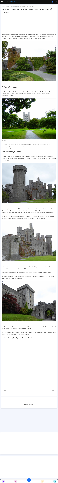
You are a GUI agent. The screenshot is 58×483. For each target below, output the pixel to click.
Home (3, 6)
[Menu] (2, 2)
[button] (53, 2)
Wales (7, 6)
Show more (53, 399)
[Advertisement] (29, 24)
